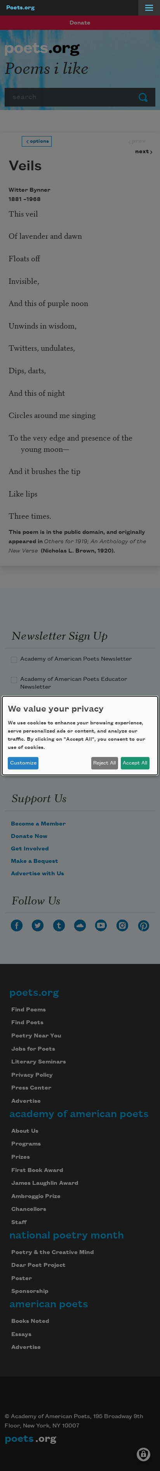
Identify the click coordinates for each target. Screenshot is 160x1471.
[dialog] (80, 735)
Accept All (135, 763)
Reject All (104, 763)
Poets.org (20, 8)
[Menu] (149, 8)
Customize (23, 763)
